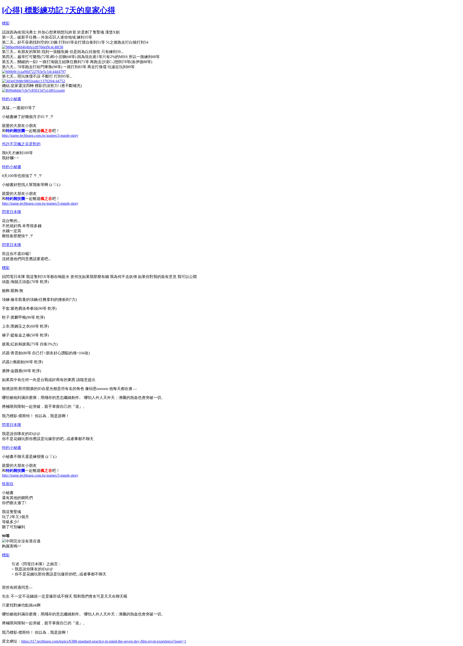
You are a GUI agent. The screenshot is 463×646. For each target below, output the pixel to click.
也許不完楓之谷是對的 (21, 144)
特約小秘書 (11, 99)
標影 (6, 23)
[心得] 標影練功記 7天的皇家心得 (58, 10)
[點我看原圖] (32, 47)
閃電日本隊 (11, 212)
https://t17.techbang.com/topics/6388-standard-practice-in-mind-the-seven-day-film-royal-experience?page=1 (103, 641)
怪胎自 (8, 484)
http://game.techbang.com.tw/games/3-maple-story (40, 135)
